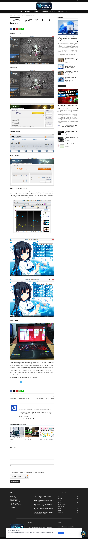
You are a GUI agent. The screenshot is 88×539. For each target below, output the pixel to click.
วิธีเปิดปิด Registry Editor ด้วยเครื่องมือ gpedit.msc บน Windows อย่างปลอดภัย (71, 66)
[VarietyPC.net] (44, 6)
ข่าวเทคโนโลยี (52, 11)
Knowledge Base (19, 0)
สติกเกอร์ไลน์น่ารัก (14, 503)
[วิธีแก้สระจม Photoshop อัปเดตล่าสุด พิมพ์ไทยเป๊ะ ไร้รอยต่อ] (61, 73)
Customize (77, 533)
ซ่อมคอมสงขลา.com (14, 499)
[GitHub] (71, 1)
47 (77, 108)
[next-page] (12, 442)
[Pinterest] (17, 29)
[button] (76, 11)
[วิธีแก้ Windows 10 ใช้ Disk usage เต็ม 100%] (61, 145)
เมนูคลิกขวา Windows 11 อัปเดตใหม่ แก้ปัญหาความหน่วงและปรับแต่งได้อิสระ (67, 38)
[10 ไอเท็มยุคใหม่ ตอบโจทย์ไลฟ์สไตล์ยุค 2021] (17, 432)
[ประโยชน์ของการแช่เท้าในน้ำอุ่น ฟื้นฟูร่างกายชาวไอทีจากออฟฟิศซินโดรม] (61, 60)
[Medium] (73, 1)
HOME (21, 11)
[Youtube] (33, 418)
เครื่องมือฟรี (60, 11)
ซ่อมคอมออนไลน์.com (14, 497)
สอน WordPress (13, 500)
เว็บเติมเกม (12, 505)
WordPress (45, 11)
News (10, 0)
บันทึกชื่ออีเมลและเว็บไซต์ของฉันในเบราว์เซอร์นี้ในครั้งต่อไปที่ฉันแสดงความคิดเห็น (27, 472)
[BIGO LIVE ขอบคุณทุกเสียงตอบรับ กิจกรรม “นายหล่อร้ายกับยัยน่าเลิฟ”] (47, 432)
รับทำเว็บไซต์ (12, 496)
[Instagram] (24, 418)
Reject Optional (69, 533)
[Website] (31, 418)
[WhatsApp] (19, 29)
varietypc (12, 25)
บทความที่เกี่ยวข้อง (14, 424)
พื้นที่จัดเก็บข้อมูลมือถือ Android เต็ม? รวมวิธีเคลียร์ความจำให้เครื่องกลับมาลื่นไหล (71, 79)
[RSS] (75, 1)
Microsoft (27, 11)
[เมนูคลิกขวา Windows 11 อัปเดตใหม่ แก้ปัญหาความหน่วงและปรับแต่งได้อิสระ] (68, 27)
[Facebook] (69, 1)
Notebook (18, 17)
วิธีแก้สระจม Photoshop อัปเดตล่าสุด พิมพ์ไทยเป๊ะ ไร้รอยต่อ (44, 509)
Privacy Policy (10, 535)
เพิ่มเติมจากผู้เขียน (22, 424)
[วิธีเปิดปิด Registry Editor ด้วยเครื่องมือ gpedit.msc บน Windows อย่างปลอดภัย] (61, 66)
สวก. (67, 11)
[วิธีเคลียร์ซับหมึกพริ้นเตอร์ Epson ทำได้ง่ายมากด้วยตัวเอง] (61, 127)
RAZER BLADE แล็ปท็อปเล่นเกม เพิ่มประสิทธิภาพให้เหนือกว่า (44, 399)
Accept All (61, 533)
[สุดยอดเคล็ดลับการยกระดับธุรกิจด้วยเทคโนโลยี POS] (32, 432)
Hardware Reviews (17, 15)
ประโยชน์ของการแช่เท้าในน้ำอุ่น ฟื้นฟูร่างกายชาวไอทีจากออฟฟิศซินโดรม (71, 60)
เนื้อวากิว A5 (12, 507)
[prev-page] (10, 442)
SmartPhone (36, 11)
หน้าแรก (11, 15)
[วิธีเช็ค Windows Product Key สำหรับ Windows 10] (61, 133)
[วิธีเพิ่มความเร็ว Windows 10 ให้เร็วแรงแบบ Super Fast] (61, 139)
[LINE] (22, 29)
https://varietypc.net (22, 407)
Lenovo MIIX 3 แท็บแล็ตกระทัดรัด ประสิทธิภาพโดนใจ (19, 399)
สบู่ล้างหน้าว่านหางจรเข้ (15, 501)
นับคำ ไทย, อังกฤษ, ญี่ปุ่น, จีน (15, 504)
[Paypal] (27, 418)
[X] (14, 29)
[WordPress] (77, 1)
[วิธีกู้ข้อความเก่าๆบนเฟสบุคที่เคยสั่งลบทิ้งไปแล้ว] (68, 96)
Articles (14, 0)
